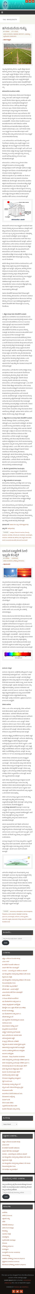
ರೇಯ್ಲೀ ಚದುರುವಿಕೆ (22, 919)
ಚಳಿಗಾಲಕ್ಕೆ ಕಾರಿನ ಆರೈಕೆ (8, 1038)
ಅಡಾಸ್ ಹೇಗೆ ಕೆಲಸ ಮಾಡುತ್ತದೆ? (10, 967)
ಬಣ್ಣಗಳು (9, 919)
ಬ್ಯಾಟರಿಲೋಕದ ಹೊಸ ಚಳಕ (9, 1106)
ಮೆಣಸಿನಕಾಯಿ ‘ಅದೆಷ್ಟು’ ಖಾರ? (10, 1026)
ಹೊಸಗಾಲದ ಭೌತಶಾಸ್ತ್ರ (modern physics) (14, 1264)
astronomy (13, 911)
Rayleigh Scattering (22, 914)
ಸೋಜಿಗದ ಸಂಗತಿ (6, 922)
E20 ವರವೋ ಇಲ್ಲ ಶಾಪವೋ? (10, 986)
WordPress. (25, 1287)
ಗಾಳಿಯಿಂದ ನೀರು (7, 1023)
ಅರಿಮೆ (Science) (8, 34)
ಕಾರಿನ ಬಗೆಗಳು (6, 995)
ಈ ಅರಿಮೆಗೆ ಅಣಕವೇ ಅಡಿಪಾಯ (11, 964)
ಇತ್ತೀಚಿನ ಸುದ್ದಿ (6, 1218)
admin (7, 31)
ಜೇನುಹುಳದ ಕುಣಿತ (7, 1090)
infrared (15, 535)
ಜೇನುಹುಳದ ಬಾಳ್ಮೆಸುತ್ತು (8, 1096)
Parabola (17, 1287)
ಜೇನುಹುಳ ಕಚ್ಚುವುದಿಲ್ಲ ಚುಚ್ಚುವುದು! (11, 1078)
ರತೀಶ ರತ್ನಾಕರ (7, 40)
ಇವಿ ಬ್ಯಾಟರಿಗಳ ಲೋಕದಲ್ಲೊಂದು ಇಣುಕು (13, 1020)
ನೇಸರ (29, 537)
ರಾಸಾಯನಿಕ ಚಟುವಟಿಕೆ (11, 540)
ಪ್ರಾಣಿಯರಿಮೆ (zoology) (10, 36)
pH (18, 535)
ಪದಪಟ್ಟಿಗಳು (5, 1237)
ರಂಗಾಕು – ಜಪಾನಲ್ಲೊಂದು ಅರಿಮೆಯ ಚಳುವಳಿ (14, 971)
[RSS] (33, 1)
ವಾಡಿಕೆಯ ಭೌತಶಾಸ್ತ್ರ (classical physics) (13, 1258)
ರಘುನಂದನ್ (6, 564)
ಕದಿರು (26, 916)
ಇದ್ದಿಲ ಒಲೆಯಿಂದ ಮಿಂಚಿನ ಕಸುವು (11, 958)
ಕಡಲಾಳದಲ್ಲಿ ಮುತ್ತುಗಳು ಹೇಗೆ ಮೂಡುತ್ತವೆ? (13, 1047)
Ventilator (22, 535)
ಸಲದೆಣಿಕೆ (29, 919)
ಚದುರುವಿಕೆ (4, 919)
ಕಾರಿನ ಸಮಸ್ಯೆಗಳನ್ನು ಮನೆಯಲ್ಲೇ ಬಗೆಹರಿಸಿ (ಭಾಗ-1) (15, 1063)
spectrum (4, 916)
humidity (10, 535)
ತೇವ (20, 537)
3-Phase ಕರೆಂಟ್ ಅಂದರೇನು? (10, 998)
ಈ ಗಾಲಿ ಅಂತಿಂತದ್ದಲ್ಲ (8, 1010)
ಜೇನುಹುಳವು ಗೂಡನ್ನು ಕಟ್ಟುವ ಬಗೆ (11, 1084)
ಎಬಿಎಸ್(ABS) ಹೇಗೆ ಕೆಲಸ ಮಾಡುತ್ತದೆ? (12, 992)
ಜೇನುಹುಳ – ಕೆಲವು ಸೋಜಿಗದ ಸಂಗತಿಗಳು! (13, 1056)
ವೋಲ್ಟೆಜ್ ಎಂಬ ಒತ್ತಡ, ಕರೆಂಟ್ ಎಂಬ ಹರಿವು (14, 1007)
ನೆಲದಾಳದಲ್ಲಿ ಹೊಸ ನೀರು (9, 983)
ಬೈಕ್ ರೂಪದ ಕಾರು (7, 1081)
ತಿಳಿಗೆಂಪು (17, 537)
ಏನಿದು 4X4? (5, 961)
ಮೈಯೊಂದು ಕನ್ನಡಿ (7, 977)
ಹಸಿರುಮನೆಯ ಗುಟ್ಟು (14, 28)
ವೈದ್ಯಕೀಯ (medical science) (10, 1261)
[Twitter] (30, 1)
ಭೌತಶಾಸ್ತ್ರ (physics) (18, 561)
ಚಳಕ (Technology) (8, 1228)
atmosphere (19, 911)
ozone (10, 914)
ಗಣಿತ (3, 1221)
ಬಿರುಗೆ (3, 540)
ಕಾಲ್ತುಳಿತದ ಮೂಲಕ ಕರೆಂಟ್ (9, 1029)
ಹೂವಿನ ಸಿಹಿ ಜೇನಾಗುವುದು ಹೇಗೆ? (11, 1072)
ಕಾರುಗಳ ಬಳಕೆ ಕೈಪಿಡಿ (7, 1053)
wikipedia (11, 528)
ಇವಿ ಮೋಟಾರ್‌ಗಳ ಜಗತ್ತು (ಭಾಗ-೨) (11, 1001)
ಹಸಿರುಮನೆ (19, 540)
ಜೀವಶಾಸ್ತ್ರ (27, 34)
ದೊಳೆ (26, 537)
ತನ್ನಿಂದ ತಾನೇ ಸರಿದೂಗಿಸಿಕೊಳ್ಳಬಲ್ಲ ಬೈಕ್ (12, 1087)
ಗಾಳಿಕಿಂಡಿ (10, 537)
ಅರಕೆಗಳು (4, 1212)
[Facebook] (26, 1)
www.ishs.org (14, 524)
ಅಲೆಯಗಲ (4, 537)
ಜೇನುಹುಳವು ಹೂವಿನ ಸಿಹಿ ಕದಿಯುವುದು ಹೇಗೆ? (14, 1066)
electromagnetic (28, 911)
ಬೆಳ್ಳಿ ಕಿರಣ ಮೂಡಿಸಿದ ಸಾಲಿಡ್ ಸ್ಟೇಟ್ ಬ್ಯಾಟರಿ (13, 1044)
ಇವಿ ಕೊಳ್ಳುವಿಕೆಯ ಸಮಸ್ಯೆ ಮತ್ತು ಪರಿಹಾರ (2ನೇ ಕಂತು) (16, 974)
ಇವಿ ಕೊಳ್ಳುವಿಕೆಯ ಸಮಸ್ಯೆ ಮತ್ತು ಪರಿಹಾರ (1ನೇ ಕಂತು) (16, 980)
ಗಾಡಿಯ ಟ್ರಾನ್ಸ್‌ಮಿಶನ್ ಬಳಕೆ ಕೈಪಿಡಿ (11, 1004)
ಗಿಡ (13, 537)
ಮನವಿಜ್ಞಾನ (5, 1249)
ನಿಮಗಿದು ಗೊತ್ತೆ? (6, 1234)
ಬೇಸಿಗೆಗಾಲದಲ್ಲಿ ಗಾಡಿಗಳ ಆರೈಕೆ (10, 1075)
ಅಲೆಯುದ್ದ (22, 916)
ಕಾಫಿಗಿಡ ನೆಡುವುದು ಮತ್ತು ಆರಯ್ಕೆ (11, 1109)
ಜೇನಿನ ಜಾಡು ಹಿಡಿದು (7, 1103)
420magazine (23, 524)
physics (14, 914)
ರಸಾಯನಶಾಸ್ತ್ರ (6, 1255)
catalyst (12, 532)
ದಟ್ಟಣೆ (23, 537)
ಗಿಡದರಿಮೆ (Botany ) (19, 34)
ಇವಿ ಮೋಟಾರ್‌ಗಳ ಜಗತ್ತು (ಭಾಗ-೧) (11, 1014)
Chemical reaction (19, 532)
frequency (5, 914)
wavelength (29, 535)
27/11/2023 (14, 31)
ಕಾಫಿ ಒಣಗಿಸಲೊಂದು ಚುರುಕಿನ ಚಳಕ (12, 1035)
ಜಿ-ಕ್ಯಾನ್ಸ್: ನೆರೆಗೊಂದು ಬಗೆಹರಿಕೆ (10, 1041)
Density (27, 532)
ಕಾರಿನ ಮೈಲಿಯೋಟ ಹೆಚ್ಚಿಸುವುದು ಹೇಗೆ (12, 1069)
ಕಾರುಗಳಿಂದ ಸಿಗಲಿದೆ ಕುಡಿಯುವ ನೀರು (12, 1093)
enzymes (4, 535)
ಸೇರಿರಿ (5, 943)
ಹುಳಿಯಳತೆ (24, 540)
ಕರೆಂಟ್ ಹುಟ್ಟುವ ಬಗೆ (7, 1017)
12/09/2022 (14, 558)
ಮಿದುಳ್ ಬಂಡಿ (6, 1099)
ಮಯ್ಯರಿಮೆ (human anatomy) (11, 1252)
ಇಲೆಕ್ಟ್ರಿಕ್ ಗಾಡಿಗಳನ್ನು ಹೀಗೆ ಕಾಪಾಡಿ (11, 1032)
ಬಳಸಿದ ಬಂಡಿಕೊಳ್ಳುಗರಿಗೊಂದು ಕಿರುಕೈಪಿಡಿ (13, 1050)
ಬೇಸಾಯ (4, 1243)
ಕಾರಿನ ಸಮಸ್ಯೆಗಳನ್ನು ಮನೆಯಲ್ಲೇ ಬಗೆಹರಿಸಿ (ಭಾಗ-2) (15, 1060)
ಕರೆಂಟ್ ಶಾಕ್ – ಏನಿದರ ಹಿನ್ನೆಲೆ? (10, 989)
